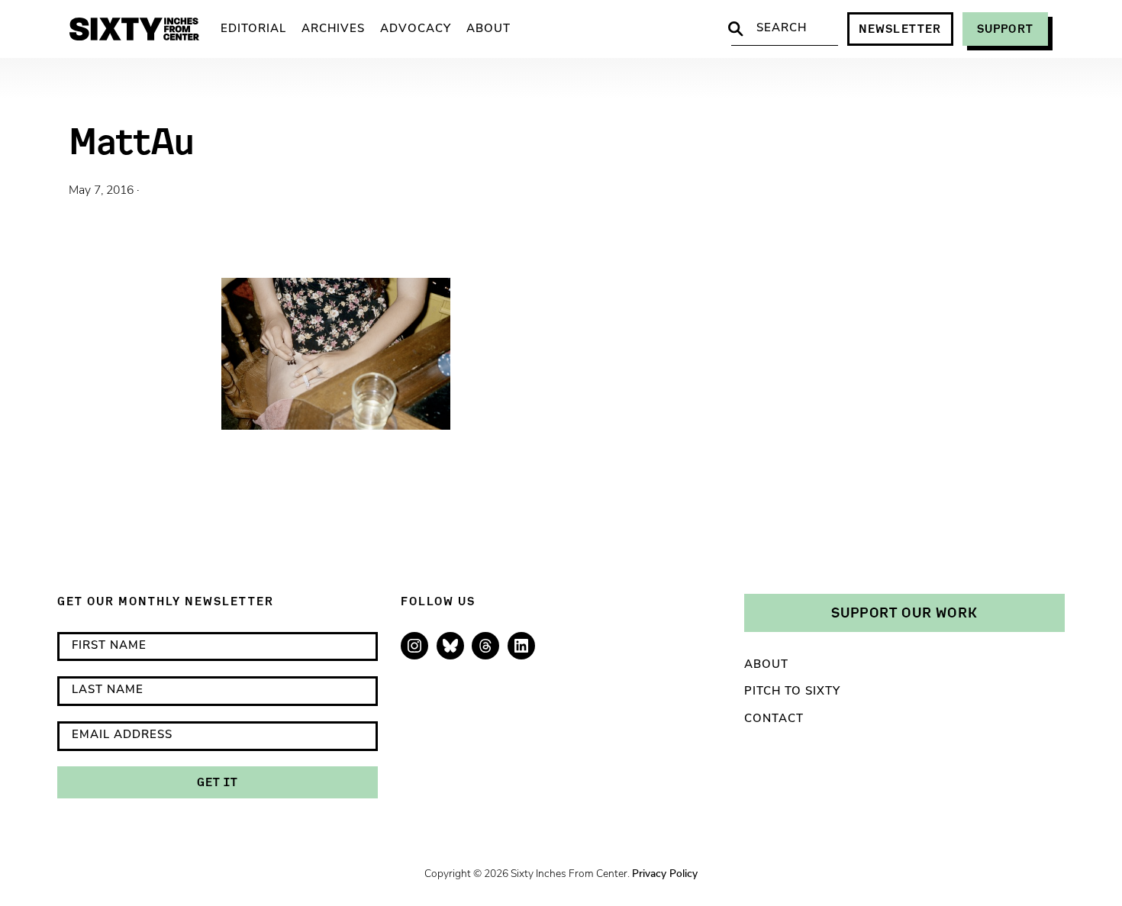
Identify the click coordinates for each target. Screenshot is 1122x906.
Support (1005, 28)
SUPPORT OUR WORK (904, 612)
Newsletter (900, 28)
